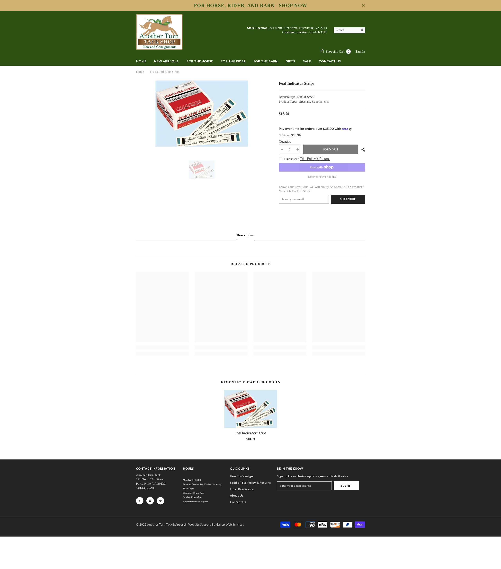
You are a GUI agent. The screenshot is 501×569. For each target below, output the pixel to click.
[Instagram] (150, 500)
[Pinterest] (160, 500)
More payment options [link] (322, 176)
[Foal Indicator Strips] (250, 409)
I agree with (291, 158)
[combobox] (346, 30)
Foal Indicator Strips (250, 433)
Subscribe (348, 199)
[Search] (349, 30)
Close (363, 5)
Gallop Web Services (230, 524)
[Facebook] (139, 500)
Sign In (360, 51)
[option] (201, 113)
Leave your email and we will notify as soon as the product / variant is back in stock (321, 189)
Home (140, 71)
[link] (162, 347)
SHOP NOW (293, 5)
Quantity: (285, 141)
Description (246, 235)
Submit (346, 485)
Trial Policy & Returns (315, 158)
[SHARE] (361, 149)
